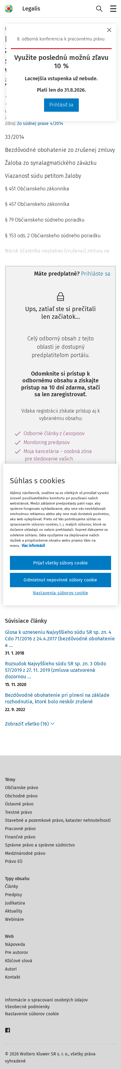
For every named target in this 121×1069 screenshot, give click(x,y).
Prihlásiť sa (61, 105)
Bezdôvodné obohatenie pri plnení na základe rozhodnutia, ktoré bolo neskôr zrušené (57, 698)
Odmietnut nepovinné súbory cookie (60, 580)
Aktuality (13, 911)
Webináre (14, 919)
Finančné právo (20, 837)
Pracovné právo (20, 828)
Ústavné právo (19, 804)
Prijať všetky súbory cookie (60, 562)
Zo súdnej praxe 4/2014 (40, 123)
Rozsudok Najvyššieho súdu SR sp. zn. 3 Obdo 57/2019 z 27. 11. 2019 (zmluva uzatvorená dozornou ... (55, 670)
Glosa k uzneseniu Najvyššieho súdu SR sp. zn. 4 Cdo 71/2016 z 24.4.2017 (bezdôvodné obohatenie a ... (60, 638)
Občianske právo (21, 787)
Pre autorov (16, 952)
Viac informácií (33, 545)
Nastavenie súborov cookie (32, 1014)
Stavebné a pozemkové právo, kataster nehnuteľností (58, 820)
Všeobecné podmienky (27, 1006)
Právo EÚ (13, 861)
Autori (11, 969)
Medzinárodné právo (25, 853)
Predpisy (13, 894)
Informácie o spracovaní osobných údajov (46, 1000)
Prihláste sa (95, 273)
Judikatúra (15, 903)
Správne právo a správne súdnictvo (40, 845)
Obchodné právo (21, 796)
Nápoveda (15, 944)
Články (11, 886)
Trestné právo (18, 812)
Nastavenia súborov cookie (60, 592)
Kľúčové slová (18, 960)
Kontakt (12, 977)
